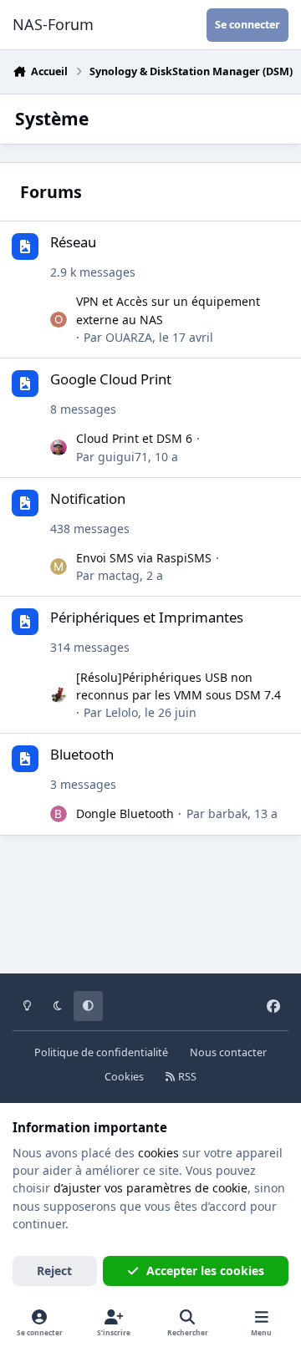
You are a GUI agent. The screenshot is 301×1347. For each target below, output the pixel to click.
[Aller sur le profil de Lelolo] (58, 695)
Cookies (124, 1077)
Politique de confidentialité (101, 1052)
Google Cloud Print (110, 379)
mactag (119, 575)
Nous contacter (228, 1052)
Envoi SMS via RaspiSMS (144, 558)
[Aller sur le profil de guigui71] (58, 448)
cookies (158, 1153)
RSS (186, 1077)
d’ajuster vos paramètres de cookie (150, 1188)
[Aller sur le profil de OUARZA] (58, 320)
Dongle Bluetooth (125, 813)
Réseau (73, 242)
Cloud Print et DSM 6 (134, 438)
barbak (227, 813)
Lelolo (121, 712)
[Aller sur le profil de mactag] (58, 566)
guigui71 (123, 457)
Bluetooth (82, 754)
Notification (87, 498)
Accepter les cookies (205, 1270)
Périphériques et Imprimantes (146, 617)
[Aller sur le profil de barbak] (58, 814)
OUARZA (128, 337)
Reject (54, 1270)
